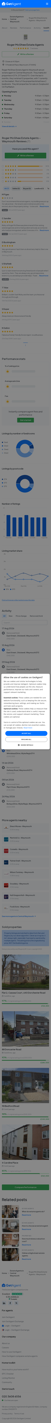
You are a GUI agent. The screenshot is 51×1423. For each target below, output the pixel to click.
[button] (25, 745)
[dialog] (25, 711)
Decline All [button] (26, 739)
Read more (28, 728)
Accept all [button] (26, 733)
